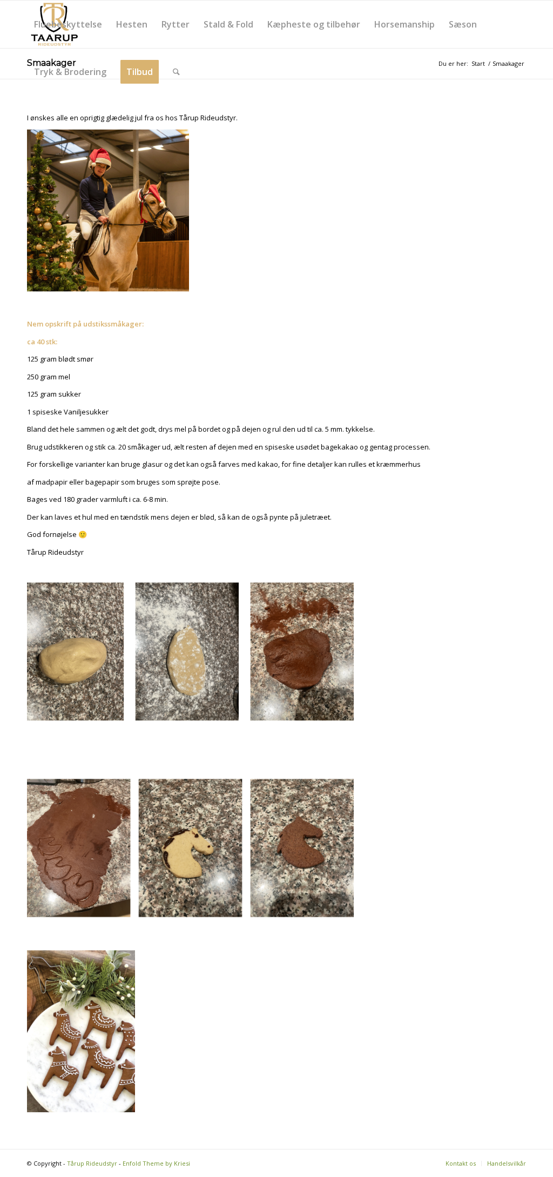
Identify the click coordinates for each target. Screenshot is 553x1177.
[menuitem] (68, 24)
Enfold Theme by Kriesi (156, 1163)
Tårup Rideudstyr (92, 1163)
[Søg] (176, 72)
